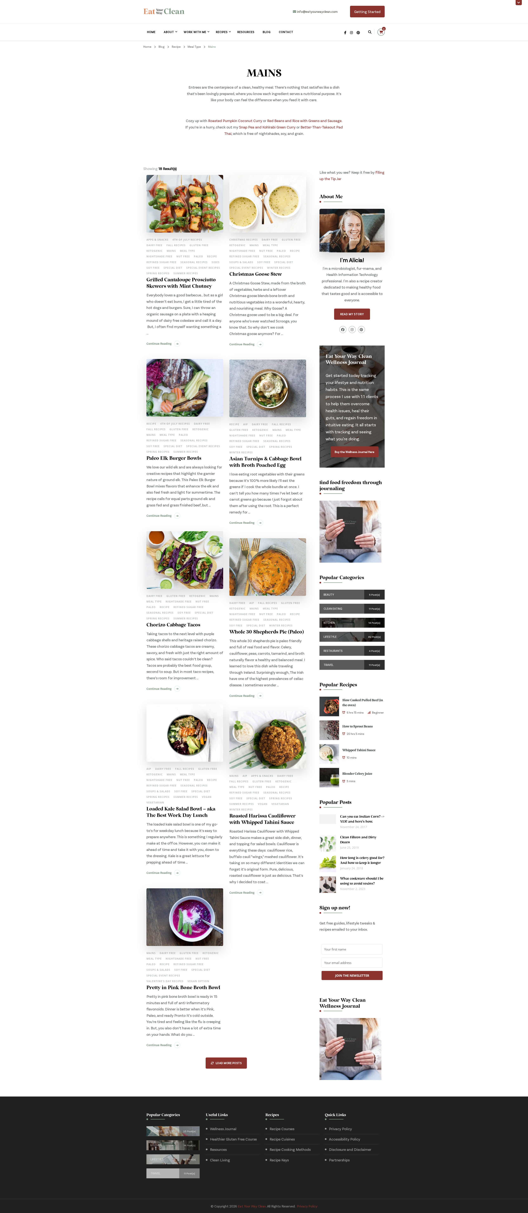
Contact (286, 32)
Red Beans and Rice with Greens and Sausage (304, 120)
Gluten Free (199, 245)
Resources (246, 32)
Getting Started (367, 11)
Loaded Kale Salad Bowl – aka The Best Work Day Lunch (180, 812)
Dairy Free (154, 245)
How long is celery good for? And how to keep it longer (362, 861)
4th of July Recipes (187, 239)
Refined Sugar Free (161, 262)
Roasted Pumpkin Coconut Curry (235, 120)
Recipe (212, 256)
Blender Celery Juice (357, 774)
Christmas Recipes (243, 239)
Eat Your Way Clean (252, 1206)
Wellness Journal (223, 1128)
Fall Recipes (176, 245)
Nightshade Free (159, 256)
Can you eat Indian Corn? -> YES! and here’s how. (362, 819)
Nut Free (183, 256)
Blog (267, 32)
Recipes (222, 32)
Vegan (207, 797)
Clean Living (220, 1160)
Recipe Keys (279, 1160)
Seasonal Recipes (194, 262)
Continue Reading (159, 344)
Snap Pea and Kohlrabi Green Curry (267, 127)
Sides (216, 262)
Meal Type (187, 251)
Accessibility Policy (344, 1139)
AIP (245, 424)
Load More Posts (229, 1063)
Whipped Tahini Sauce (359, 750)
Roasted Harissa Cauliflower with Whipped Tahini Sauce (262, 819)
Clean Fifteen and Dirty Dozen (358, 840)
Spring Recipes (158, 273)
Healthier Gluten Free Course (233, 1139)
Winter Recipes (279, 268)
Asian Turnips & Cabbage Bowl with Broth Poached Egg (265, 462)
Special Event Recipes (203, 268)
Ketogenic (154, 251)
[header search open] (369, 32)
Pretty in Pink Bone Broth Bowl (183, 987)
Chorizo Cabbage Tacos (173, 625)
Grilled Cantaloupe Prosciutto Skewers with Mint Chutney (181, 283)
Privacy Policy (340, 1128)
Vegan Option (198, 981)
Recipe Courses (282, 1128)
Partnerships (339, 1160)
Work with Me (195, 32)
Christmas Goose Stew (255, 274)
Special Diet (173, 268)
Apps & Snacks (157, 239)
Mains (171, 251)
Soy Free (153, 268)
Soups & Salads (241, 262)
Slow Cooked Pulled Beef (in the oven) (362, 703)
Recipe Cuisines (282, 1139)
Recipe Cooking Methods (290, 1149)
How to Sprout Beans (357, 726)
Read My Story (352, 314)
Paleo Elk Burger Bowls (173, 458)
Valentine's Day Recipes (165, 981)
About (169, 32)
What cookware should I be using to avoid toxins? (361, 881)
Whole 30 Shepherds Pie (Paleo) (266, 632)
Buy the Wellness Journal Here (354, 452)
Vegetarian (155, 802)
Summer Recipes (185, 273)
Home (151, 32)
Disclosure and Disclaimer (350, 1149)
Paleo (198, 256)
